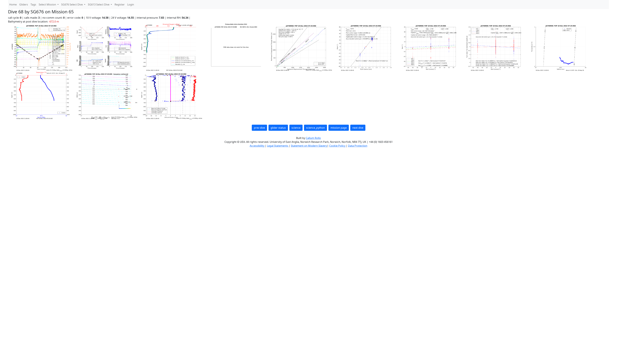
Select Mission (48, 4)
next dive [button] (357, 127)
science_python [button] (315, 127)
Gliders (23, 4)
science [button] (295, 127)
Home (13, 4)
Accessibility (257, 145)
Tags (33, 4)
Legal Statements (278, 145)
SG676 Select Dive (72, 4)
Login (130, 4)
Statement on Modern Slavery (309, 145)
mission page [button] (339, 127)
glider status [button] (278, 127)
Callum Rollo (313, 138)
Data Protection (357, 145)
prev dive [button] (259, 127)
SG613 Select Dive (99, 4)
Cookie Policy (337, 145)
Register (120, 4)
